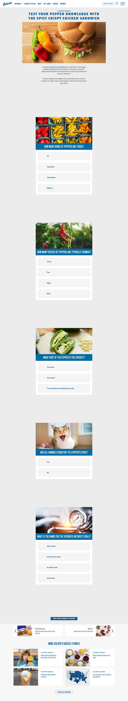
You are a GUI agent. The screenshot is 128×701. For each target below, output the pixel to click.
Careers (55, 3)
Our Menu (18, 3)
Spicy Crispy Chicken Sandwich (56, 67)
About (40, 3)
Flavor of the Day (30, 3)
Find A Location (108, 3)
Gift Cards (47, 3)
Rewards (63, 3)
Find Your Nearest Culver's (64, 618)
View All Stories (64, 692)
